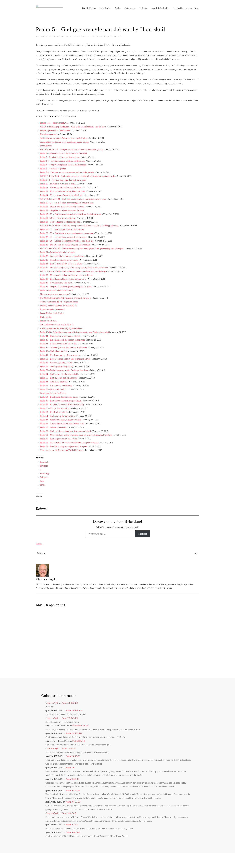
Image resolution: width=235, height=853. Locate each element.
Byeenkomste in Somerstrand (52, 309)
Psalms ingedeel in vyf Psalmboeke (55, 130)
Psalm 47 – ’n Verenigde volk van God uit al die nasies (63, 347)
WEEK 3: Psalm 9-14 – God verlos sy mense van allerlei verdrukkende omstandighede (77, 176)
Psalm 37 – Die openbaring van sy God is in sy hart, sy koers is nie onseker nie (74, 267)
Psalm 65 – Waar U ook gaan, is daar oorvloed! (60, 420)
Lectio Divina (46, 146)
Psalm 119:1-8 (78, 741)
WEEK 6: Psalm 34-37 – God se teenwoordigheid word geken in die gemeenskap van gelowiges (81, 248)
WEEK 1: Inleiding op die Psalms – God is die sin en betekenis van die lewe (73, 126)
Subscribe (142, 534)
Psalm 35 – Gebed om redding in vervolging (59, 260)
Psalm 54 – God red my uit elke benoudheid (59, 374)
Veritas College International (186, 8)
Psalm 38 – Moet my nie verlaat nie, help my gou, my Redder (66, 275)
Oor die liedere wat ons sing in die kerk (57, 324)
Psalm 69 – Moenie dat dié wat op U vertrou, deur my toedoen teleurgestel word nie (76, 435)
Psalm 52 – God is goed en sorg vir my (56, 366)
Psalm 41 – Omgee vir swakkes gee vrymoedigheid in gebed (66, 286)
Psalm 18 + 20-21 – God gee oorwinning (57, 218)
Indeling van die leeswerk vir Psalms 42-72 (58, 305)
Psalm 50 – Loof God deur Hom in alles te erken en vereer (65, 359)
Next (196, 553)
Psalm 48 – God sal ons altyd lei (54, 351)
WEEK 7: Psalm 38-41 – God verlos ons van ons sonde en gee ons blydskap (73, 271)
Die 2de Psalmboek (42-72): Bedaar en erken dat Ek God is (65, 298)
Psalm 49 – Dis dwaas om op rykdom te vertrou (60, 355)
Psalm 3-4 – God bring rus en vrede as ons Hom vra (62, 161)
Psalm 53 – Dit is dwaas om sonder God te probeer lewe (64, 370)
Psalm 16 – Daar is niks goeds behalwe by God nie (62, 206)
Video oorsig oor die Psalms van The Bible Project (61, 450)
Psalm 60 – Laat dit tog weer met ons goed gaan (60, 401)
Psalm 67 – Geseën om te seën (53, 427)
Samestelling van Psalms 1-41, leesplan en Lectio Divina (64, 142)
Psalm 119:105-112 (74, 733)
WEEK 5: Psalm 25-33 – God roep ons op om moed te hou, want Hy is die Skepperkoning (79, 225)
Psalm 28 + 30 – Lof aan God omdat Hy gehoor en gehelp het (66, 241)
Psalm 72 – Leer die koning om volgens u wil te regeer (63, 446)
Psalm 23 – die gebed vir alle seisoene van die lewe (62, 210)
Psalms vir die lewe (48, 321)
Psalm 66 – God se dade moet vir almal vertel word (62, 423)
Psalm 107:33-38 (73, 790)
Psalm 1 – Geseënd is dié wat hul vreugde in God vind (63, 153)
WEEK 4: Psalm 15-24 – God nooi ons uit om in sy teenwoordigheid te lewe (73, 199)
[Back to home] (49, 8)
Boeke (117, 8)
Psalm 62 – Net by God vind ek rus (55, 408)
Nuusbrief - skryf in (160, 8)
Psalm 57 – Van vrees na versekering (56, 385)
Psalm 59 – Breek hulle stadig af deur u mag (59, 397)
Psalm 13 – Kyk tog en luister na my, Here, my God (62, 191)
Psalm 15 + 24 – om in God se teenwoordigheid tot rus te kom (66, 203)
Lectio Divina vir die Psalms (52, 313)
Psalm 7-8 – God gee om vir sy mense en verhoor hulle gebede (67, 172)
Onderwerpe (130, 8)
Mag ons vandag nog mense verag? (55, 294)
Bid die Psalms (89, 8)
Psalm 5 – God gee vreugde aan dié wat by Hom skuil (63, 165)
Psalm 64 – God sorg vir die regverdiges (57, 416)
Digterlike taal (46, 317)
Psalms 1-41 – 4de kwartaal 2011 (54, 123)
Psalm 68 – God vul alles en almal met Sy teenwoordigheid (65, 431)
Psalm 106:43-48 (69, 813)
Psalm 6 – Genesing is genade (53, 168)
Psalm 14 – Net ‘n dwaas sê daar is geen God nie (61, 195)
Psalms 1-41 (114, 36)
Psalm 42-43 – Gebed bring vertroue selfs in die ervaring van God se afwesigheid (75, 332)
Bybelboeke (105, 8)
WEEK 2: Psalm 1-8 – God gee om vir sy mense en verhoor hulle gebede (71, 149)
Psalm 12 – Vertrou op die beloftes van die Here (60, 187)
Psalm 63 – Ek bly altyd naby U (53, 412)
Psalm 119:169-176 (70, 703)
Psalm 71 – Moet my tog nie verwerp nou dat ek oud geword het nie (69, 442)
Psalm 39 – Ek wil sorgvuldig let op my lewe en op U (63, 279)
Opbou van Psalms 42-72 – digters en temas (59, 302)
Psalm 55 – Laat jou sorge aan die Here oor (58, 378)
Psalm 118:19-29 (69, 748)
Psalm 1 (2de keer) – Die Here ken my (56, 290)
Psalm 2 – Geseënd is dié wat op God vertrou (59, 157)
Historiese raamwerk (49, 134)
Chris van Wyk (57, 36)
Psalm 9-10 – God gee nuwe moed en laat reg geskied (63, 180)
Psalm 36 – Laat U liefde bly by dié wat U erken (61, 263)
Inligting (143, 8)
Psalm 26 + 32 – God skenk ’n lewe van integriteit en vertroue (66, 233)
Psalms (103, 36)
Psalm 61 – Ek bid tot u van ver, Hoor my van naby (62, 404)
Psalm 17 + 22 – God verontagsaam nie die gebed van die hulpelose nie (70, 214)
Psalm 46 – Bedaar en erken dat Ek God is (58, 343)
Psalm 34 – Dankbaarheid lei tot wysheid (57, 252)
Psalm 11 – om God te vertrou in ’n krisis (57, 184)
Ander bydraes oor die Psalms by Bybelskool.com (61, 328)
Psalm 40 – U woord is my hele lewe (56, 283)
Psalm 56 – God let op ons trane (53, 381)
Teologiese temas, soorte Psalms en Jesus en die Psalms (63, 138)
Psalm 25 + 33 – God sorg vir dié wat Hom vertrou (62, 229)
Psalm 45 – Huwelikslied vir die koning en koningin (62, 340)
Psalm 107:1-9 (72, 825)
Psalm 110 (70, 767)
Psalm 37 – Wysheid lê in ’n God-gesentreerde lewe (62, 256)
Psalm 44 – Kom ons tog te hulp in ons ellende (60, 336)
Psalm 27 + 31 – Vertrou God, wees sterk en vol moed (63, 237)
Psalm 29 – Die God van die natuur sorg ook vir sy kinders (65, 244)
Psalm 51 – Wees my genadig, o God (56, 362)
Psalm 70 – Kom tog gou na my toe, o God (58, 439)
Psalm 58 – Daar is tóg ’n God (53, 389)
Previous (41, 553)
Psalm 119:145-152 (70, 718)
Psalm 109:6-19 (72, 779)
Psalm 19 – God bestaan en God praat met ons (60, 222)
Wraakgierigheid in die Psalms (53, 393)
